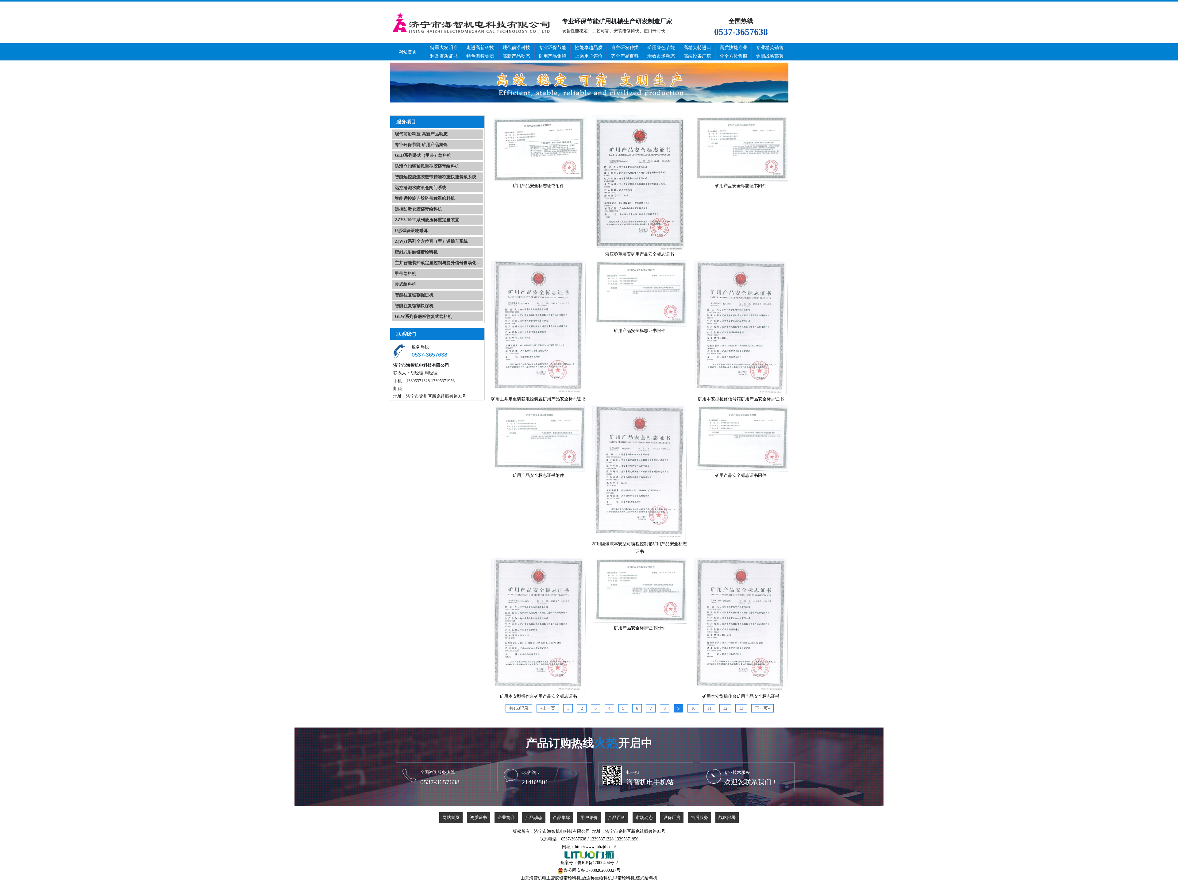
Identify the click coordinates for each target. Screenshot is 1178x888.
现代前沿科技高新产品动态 (516, 52)
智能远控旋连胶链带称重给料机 (425, 198)
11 (709, 708)
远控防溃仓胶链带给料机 (418, 209)
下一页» (762, 708)
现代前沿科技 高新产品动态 (421, 134)
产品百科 (616, 817)
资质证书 (478, 817)
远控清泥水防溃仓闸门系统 (420, 187)
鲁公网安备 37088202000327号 (592, 870)
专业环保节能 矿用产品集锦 (421, 144)
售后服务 (699, 817)
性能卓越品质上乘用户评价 (588, 52)
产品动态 (533, 817)
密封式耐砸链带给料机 (416, 252)
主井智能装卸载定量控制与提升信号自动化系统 (439, 263)
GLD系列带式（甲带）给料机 (423, 155)
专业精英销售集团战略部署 (769, 52)
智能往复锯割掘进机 (414, 295)
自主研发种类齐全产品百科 (625, 52)
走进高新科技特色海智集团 (480, 52)
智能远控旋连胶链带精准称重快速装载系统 (435, 177)
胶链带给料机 (568, 878)
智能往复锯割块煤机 (414, 305)
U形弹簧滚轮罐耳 (411, 230)
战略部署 (727, 817)
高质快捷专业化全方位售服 (733, 52)
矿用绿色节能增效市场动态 (661, 52)
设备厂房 (671, 817)
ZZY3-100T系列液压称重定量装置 (427, 220)
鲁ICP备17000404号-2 (597, 862)
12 (725, 708)
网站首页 (407, 51)
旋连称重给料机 (597, 878)
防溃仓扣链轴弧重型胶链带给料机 (427, 166)
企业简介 (506, 817)
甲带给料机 (405, 273)
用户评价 (589, 817)
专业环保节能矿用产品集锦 (552, 52)
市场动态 (644, 817)
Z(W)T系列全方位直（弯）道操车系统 (431, 241)
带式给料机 (405, 284)
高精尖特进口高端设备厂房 (697, 52)
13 (741, 708)
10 (693, 708)
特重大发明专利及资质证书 (444, 52)
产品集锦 (561, 817)
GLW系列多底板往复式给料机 (423, 316)
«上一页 (547, 708)
